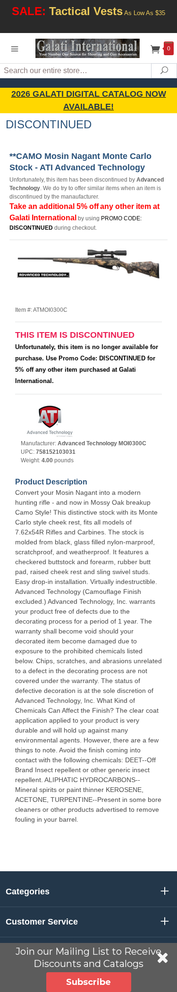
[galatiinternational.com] (88, 48)
